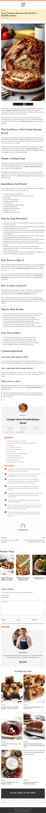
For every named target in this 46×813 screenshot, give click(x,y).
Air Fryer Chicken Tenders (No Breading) (10, 540)
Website (34, 619)
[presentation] (7, 565)
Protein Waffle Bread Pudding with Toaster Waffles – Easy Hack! (7, 579)
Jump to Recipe (19, 104)
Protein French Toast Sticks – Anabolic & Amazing (31, 783)
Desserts (3, 741)
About (31, 809)
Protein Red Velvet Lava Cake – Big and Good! (10, 744)
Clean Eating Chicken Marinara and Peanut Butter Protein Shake (34, 540)
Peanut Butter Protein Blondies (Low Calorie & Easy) (33, 707)
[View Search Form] (2, 4)
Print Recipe (29, 104)
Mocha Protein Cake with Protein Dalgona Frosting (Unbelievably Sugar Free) (34, 745)
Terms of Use (16, 809)
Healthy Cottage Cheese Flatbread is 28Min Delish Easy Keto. (23, 579)
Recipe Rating (5, 595)
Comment (5, 601)
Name (4, 619)
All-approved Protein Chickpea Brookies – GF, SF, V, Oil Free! (10, 707)
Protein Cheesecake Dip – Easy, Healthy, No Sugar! (10, 783)
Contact (27, 809)
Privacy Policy (22, 809)
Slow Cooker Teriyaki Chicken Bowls (39, 578)
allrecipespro (5, 18)
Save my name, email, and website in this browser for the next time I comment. (23, 623)
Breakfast (3, 10)
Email (19, 619)
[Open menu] (44, 4)
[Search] (43, 802)
